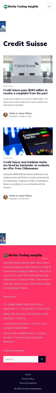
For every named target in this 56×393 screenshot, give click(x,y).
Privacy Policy (28, 379)
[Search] (42, 359)
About (28, 374)
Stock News (8, 86)
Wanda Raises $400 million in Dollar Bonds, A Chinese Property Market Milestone (24, 337)
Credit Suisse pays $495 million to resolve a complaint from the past (25, 92)
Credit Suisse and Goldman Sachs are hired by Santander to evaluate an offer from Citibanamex (26, 165)
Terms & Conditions (28, 383)
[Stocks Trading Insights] (20, 6)
